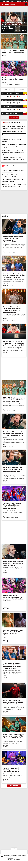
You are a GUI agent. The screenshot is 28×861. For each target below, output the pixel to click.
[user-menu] (26, 4)
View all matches (14, 117)
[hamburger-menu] (2, 4)
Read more (17, 859)
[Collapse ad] (14, 849)
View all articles (14, 786)
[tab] (7, 90)
